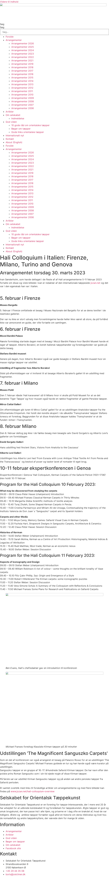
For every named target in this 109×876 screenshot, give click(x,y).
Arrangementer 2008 (22, 101)
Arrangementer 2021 (22, 60)
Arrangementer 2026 (22, 43)
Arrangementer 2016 (22, 74)
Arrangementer (14, 40)
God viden (11, 121)
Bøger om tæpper (21, 128)
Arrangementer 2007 (22, 104)
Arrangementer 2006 (22, 108)
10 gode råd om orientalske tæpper (30, 125)
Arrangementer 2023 (22, 53)
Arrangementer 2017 (22, 70)
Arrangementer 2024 (22, 50)
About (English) (14, 142)
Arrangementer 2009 (22, 98)
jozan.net (95, 282)
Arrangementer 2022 (22, 57)
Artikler (10, 111)
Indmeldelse (17, 118)
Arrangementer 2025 (22, 46)
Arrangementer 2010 (22, 94)
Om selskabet (13, 115)
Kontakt (10, 138)
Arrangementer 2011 (22, 91)
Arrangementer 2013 (22, 84)
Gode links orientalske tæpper (27, 132)
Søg (2, 24)
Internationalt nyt (15, 135)
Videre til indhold (9, 1)
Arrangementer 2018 (22, 67)
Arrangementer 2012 (22, 87)
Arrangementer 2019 (22, 63)
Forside (9, 36)
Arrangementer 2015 (22, 77)
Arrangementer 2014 (22, 81)
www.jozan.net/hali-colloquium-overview (32, 791)
